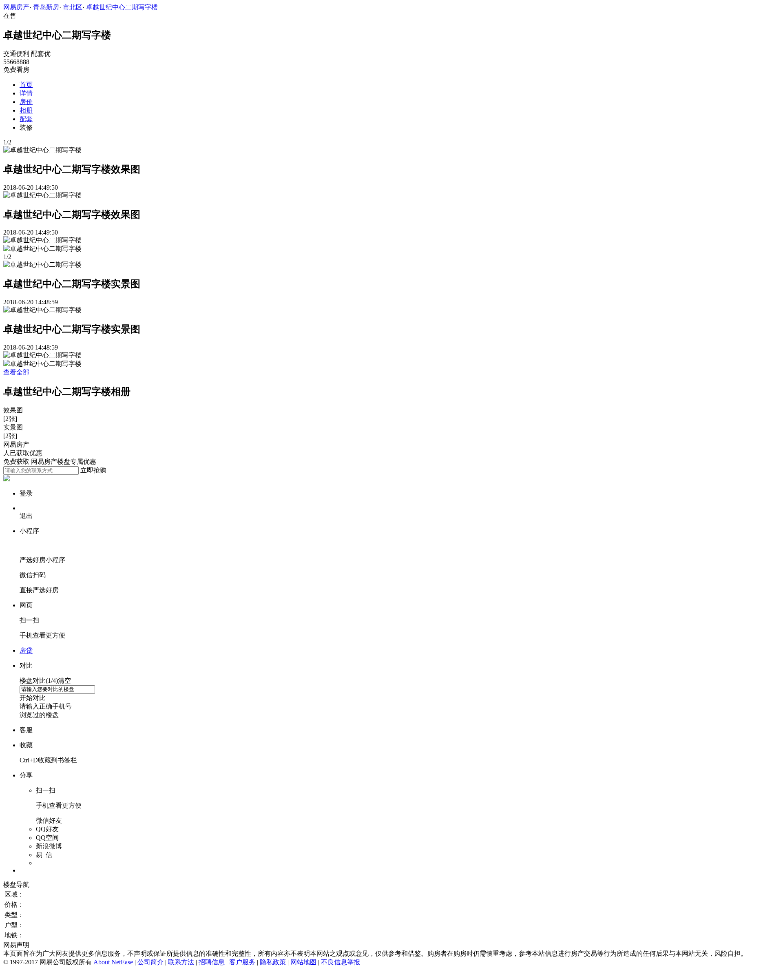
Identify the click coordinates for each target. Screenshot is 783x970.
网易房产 (16, 7)
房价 (26, 101)
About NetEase (113, 962)
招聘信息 (212, 962)
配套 (26, 118)
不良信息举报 (340, 962)
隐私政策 (273, 962)
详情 (26, 93)
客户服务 (242, 962)
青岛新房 (46, 7)
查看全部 (16, 372)
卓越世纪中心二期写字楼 (122, 7)
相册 (26, 110)
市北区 (72, 7)
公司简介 (150, 962)
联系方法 (181, 962)
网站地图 (303, 962)
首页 (26, 84)
